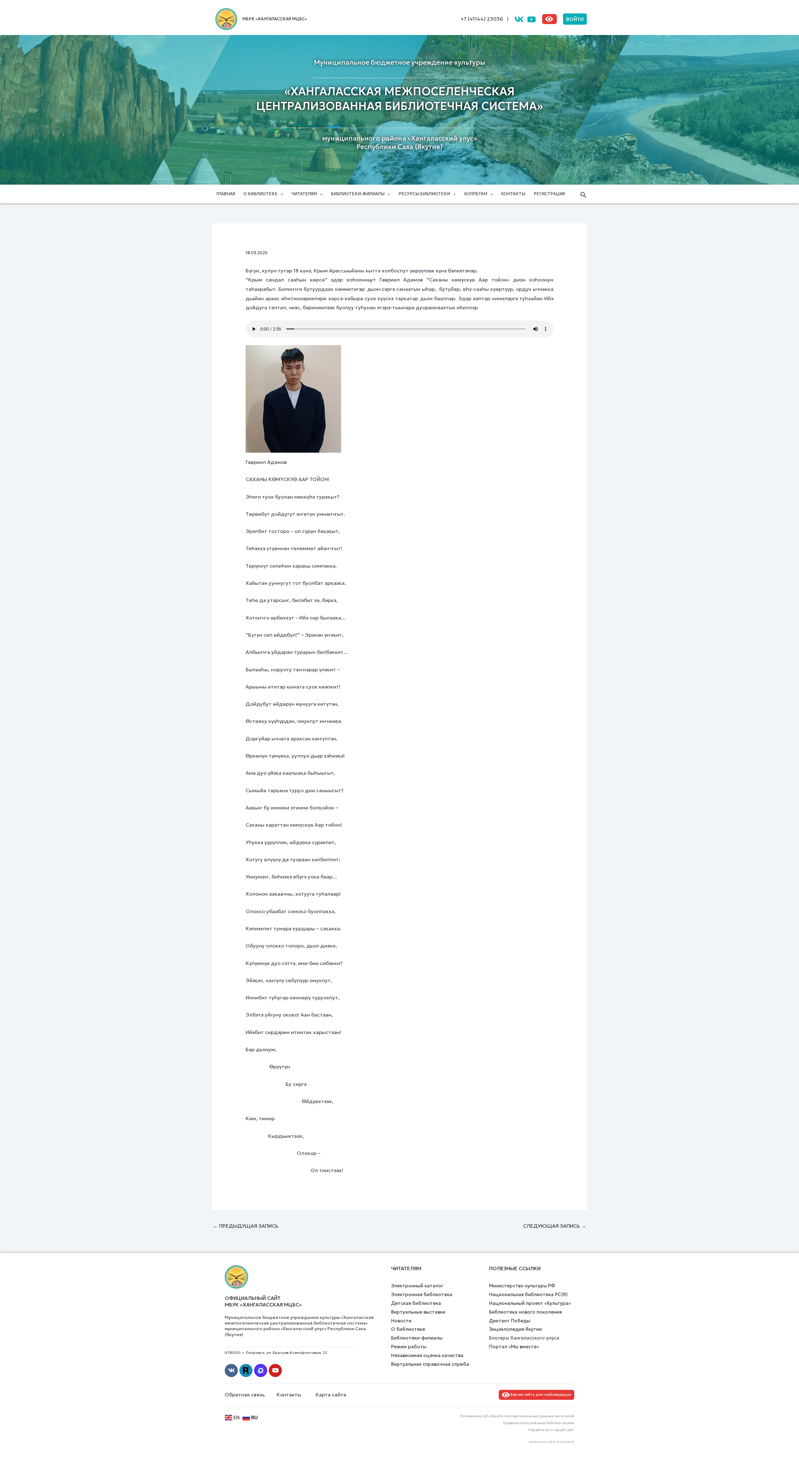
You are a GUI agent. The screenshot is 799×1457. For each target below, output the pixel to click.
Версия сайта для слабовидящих (539, 1394)
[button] (575, 19)
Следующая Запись (554, 1226)
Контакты (513, 193)
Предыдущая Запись (245, 1226)
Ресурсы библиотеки (424, 193)
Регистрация (549, 193)
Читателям (304, 193)
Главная (225, 193)
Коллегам (475, 193)
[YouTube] (531, 19)
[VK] (519, 19)
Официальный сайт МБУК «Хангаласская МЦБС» (263, 1301)
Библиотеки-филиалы (358, 193)
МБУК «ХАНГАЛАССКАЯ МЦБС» (274, 19)
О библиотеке (260, 193)
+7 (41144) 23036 (482, 19)
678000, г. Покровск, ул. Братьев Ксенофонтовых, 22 (276, 1352)
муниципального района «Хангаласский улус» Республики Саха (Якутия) (399, 142)
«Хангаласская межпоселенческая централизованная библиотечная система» (399, 98)
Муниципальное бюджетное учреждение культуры (399, 62)
